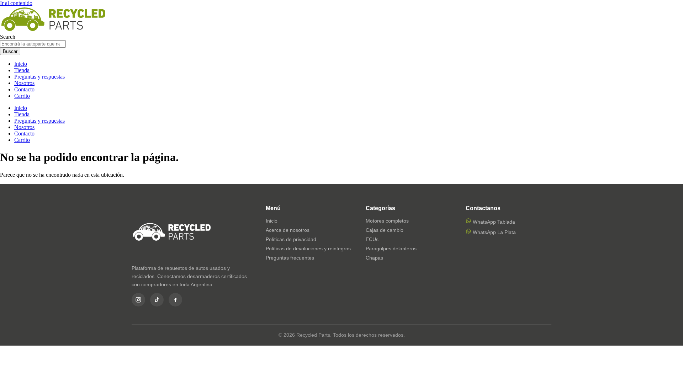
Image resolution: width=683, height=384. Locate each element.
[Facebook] (175, 299)
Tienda (22, 70)
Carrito (22, 96)
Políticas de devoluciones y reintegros (308, 248)
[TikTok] (157, 299)
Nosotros (24, 83)
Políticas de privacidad (291, 239)
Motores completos (387, 221)
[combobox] (33, 44)
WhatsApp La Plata (493, 232)
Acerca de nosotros (287, 230)
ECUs (372, 239)
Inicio (20, 64)
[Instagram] (138, 299)
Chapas (374, 258)
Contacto (24, 89)
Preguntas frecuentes (290, 258)
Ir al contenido (16, 3)
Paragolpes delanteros (391, 248)
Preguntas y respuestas (39, 77)
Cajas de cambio (384, 230)
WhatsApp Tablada (493, 222)
